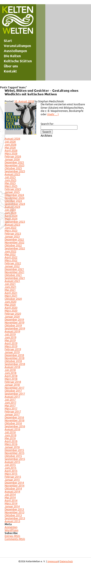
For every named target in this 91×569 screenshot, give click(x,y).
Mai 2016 (10, 438)
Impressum (53, 561)
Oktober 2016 (13, 423)
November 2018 (14, 358)
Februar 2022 (13, 263)
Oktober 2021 (13, 274)
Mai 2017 (10, 405)
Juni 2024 (10, 212)
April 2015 (11, 470)
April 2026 (11, 150)
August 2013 (12, 521)
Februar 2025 (13, 188)
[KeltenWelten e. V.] (17, 21)
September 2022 (15, 248)
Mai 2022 (10, 254)
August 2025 (12, 174)
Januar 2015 (12, 479)
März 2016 (11, 444)
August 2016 (12, 429)
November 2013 (14, 512)
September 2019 (15, 328)
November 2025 (14, 165)
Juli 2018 (10, 369)
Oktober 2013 (13, 515)
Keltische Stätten (18, 61)
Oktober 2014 (13, 488)
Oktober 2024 (13, 200)
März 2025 (11, 186)
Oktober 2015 (13, 455)
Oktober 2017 (13, 390)
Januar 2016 (12, 446)
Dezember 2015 (14, 449)
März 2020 (11, 310)
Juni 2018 (10, 372)
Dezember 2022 (14, 239)
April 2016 (11, 441)
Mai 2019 (10, 340)
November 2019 (14, 322)
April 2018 (11, 375)
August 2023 (12, 224)
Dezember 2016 (14, 417)
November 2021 (14, 272)
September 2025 (15, 171)
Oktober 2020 (13, 298)
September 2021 (15, 277)
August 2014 (12, 491)
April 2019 (11, 343)
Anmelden (11, 527)
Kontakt (10, 71)
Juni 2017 (10, 402)
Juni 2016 (10, 435)
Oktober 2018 (13, 360)
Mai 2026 (10, 147)
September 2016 (15, 426)
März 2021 (11, 295)
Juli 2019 (10, 334)
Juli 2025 (10, 177)
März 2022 (11, 260)
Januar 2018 (12, 384)
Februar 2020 (13, 313)
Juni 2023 (10, 227)
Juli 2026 (10, 141)
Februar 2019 (13, 349)
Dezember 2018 (14, 355)
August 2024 (12, 206)
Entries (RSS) (12, 535)
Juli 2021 (10, 283)
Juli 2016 (10, 432)
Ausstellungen (15, 51)
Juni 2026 (10, 144)
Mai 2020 (10, 304)
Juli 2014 (10, 494)
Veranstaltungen (17, 46)
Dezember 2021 (14, 269)
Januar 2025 (12, 191)
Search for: (47, 123)
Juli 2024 (10, 209)
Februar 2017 (13, 411)
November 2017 (14, 387)
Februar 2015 (13, 476)
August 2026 (12, 138)
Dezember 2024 (14, 194)
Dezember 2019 (14, 319)
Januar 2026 (12, 159)
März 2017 (11, 408)
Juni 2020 (10, 301)
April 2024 (11, 215)
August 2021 (12, 280)
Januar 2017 (12, 414)
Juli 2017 (10, 399)
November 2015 (14, 452)
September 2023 (15, 221)
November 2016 (14, 420)
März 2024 (11, 218)
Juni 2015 (10, 467)
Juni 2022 (10, 251)
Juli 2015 (10, 464)
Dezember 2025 (14, 162)
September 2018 (15, 363)
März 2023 (11, 230)
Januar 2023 (12, 236)
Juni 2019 (10, 337)
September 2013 (15, 518)
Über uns (11, 66)
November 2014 (14, 485)
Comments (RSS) (15, 538)
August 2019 (12, 331)
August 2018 (12, 366)
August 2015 (12, 461)
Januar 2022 (12, 266)
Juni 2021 (10, 286)
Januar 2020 (12, 316)
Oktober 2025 (13, 168)
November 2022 (14, 242)
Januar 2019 (12, 352)
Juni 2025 (10, 180)
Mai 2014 (10, 497)
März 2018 (11, 378)
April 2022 (11, 257)
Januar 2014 (12, 506)
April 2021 (11, 292)
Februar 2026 (13, 156)
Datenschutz (66, 561)
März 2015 (11, 473)
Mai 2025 (10, 183)
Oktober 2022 (13, 245)
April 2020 (11, 307)
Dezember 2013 (14, 509)
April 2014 (11, 500)
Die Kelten (12, 56)
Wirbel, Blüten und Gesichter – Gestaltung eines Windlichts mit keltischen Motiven (41, 92)
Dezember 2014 (14, 482)
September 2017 (15, 393)
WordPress (11, 530)
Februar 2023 (13, 233)
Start (8, 41)
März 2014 (11, 503)
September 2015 (15, 458)
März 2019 (11, 346)
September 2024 (15, 203)
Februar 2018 (13, 381)
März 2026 (11, 153)
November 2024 (14, 197)
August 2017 (12, 396)
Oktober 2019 (13, 325)
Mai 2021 (10, 289)
